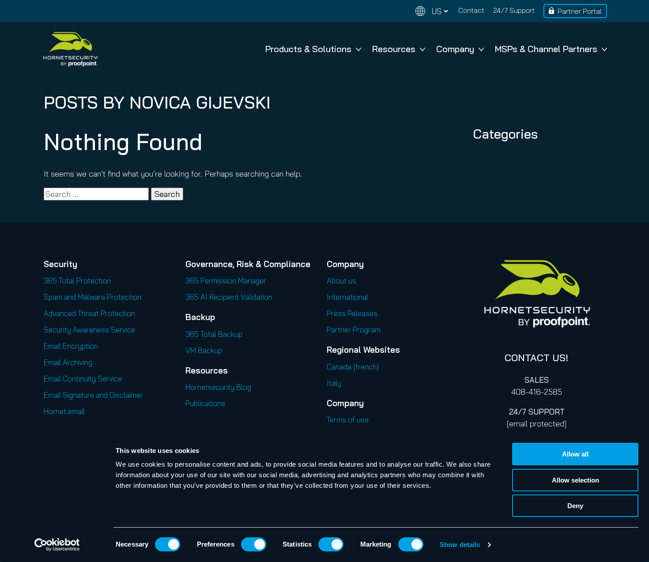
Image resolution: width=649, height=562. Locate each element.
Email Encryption (71, 346)
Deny (575, 505)
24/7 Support (514, 10)
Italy (334, 383)
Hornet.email (64, 411)
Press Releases (352, 313)
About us (341, 280)
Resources (393, 48)
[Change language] (431, 11)
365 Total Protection (77, 280)
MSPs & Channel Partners (546, 48)
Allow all (575, 454)
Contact (471, 10)
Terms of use (348, 419)
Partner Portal (580, 11)
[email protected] (536, 424)
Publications (205, 403)
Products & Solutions (308, 48)
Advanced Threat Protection (89, 313)
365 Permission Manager (225, 280)
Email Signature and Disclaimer (93, 395)
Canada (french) (353, 366)
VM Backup (203, 350)
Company (455, 48)
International (347, 297)
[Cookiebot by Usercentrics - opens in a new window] (57, 544)
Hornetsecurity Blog (218, 387)
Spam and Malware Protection (92, 297)
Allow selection (575, 480)
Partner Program (354, 329)
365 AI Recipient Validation (228, 297)
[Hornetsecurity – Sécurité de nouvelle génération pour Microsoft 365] (70, 49)
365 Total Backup (213, 334)
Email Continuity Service (83, 378)
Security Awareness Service (89, 329)
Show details (460, 544)
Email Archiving (68, 362)
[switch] (253, 544)
